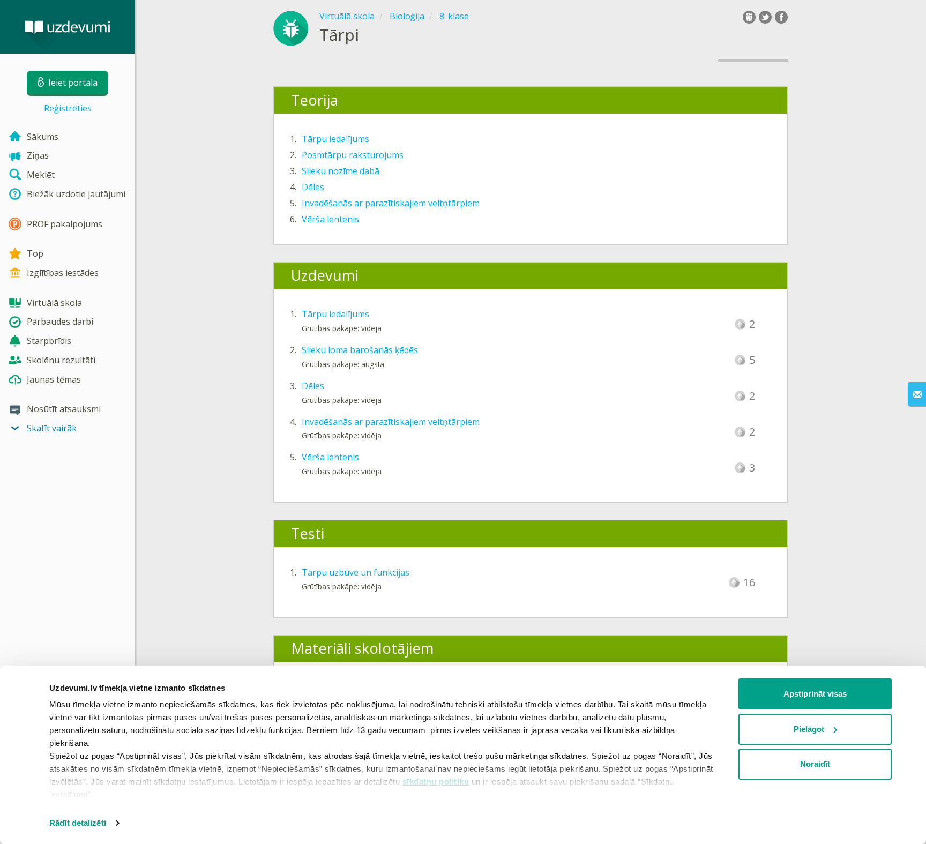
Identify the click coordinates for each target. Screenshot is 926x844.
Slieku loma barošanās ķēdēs (360, 350)
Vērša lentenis (330, 219)
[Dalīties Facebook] (781, 17)
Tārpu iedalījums (335, 139)
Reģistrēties (68, 108)
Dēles (313, 187)
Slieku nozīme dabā (340, 171)
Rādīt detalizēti (77, 822)
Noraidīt (815, 763)
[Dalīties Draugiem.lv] (749, 17)
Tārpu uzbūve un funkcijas (355, 572)
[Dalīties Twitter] (765, 17)
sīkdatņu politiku (435, 781)
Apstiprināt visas (815, 693)
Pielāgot (809, 729)
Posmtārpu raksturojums (353, 155)
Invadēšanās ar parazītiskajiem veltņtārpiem (391, 203)
